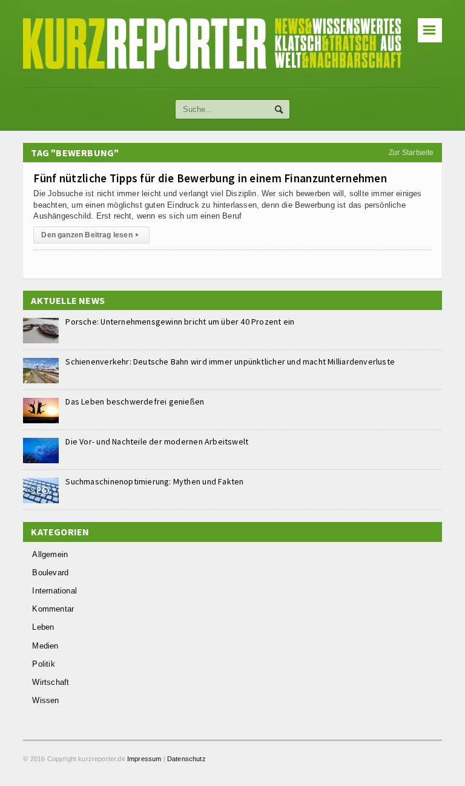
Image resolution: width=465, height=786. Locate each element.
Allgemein (50, 554)
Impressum (144, 758)
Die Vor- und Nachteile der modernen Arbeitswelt (156, 441)
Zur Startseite (411, 152)
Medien (45, 645)
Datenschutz (186, 758)
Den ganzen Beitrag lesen (90, 235)
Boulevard (50, 572)
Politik (43, 664)
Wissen (45, 700)
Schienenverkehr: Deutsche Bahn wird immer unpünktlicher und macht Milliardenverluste (230, 361)
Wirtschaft (50, 682)
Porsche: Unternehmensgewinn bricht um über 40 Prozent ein (179, 321)
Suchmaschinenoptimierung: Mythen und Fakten (154, 481)
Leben (43, 627)
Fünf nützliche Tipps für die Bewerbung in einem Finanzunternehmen (210, 178)
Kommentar (53, 608)
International (54, 590)
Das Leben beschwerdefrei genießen (134, 401)
